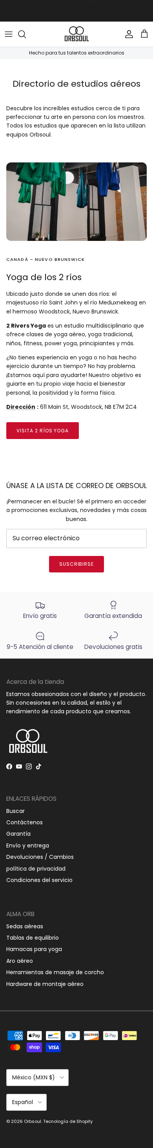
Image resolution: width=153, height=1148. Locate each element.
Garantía (18, 834)
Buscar (15, 811)
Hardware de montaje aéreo (45, 984)
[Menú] (8, 34)
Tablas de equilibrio (32, 938)
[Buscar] (26, 34)
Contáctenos (24, 822)
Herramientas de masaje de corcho (55, 972)
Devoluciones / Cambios (40, 857)
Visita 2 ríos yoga (42, 430)
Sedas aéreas (24, 926)
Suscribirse (76, 564)
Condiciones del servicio (39, 880)
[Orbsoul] (76, 34)
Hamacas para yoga (34, 949)
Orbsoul (32, 1121)
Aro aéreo (19, 961)
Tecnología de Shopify (68, 1121)
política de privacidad (36, 869)
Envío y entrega (27, 845)
